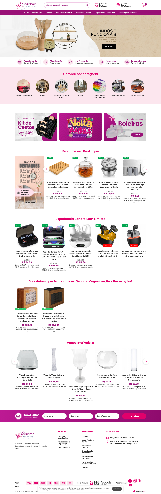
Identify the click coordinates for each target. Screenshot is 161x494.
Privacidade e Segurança (64, 443)
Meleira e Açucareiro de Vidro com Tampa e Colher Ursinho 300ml (83, 185)
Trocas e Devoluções (63, 437)
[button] (2, 36)
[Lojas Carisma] (25, 5)
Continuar (117, 489)
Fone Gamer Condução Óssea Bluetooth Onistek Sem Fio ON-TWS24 (80, 253)
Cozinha (49, 12)
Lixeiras (85, 467)
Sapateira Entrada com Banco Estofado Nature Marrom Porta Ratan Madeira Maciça (27, 317)
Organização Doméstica (105, 12)
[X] (140, 481)
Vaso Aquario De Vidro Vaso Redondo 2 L (107, 376)
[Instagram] (135, 481)
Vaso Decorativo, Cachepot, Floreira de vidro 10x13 (27, 377)
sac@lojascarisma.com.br (122, 438)
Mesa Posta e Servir (64, 12)
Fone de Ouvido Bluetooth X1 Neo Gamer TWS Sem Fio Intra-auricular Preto (134, 253)
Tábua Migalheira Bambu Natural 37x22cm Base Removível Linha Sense (58, 185)
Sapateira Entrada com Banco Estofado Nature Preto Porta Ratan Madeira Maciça (54, 317)
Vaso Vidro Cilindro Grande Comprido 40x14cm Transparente (134, 377)
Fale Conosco (64, 447)
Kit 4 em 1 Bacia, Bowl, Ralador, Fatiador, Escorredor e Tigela (109, 185)
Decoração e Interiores (128, 12)
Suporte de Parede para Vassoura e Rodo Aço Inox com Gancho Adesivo (134, 186)
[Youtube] (130, 485)
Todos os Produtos (34, 12)
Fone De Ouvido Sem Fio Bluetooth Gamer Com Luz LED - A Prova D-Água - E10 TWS (54, 256)
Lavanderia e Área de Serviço (89, 463)
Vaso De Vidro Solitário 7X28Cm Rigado (53, 376)
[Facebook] (130, 481)
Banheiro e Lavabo (83, 12)
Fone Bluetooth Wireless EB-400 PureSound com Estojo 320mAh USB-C (107, 253)
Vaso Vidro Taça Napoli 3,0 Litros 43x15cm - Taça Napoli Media (80, 389)
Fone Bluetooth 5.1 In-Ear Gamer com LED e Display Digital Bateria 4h (27, 253)
